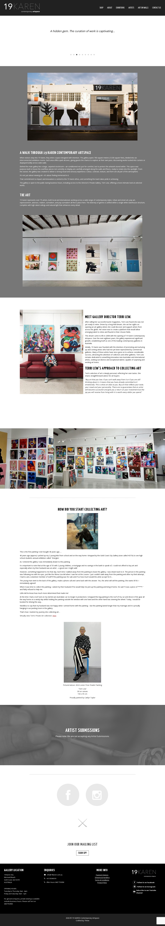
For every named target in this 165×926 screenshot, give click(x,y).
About (109, 8)
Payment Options (102, 876)
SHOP (101, 8)
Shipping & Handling (102, 879)
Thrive (86, 922)
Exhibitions (120, 8)
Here (54, 617)
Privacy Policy (102, 884)
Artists (131, 8)
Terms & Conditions (102, 881)
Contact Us (156, 8)
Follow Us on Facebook (145, 884)
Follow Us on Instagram (146, 888)
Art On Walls (143, 8)
